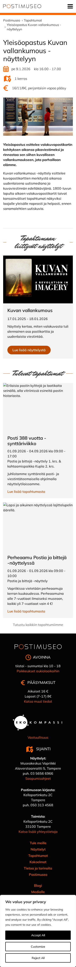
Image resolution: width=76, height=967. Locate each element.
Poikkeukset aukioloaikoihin (38, 671)
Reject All (38, 958)
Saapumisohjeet (38, 778)
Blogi (38, 885)
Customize (38, 946)
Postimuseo (38, 874)
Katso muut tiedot (38, 701)
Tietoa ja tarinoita (38, 868)
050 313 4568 (41, 805)
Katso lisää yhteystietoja (38, 831)
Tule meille (38, 843)
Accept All (38, 935)
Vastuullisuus (38, 737)
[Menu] (70, 6)
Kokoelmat (38, 862)
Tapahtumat (38, 855)
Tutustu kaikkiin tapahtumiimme (38, 625)
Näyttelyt (38, 849)
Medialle (38, 892)
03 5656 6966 (41, 773)
